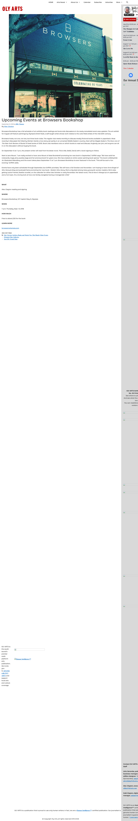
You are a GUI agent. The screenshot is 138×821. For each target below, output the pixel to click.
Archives (15, 235)
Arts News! (61, 2)
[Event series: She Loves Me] (130, 46)
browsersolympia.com (10, 228)
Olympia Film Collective (11, 237)
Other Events (44, 235)
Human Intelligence (84, 810)
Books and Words (23, 235)
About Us (74, 2)
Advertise (109, 2)
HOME (51, 2)
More (118, 2)
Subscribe (98, 2)
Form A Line (127, 40)
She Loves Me (128, 48)
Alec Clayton (9, 126)
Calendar (87, 2)
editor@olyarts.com (130, 788)
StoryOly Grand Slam (10, 239)
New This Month (34, 235)
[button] (127, 2)
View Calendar (128, 68)
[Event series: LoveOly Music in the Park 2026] (133, 54)
